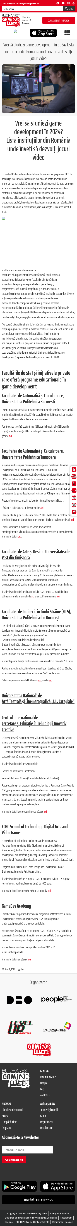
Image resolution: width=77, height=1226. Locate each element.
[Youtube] (63, 3)
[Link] (74, 3)
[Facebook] (57, 3)
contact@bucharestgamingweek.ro (20, 3)
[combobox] (32, 8)
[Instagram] (68, 3)
